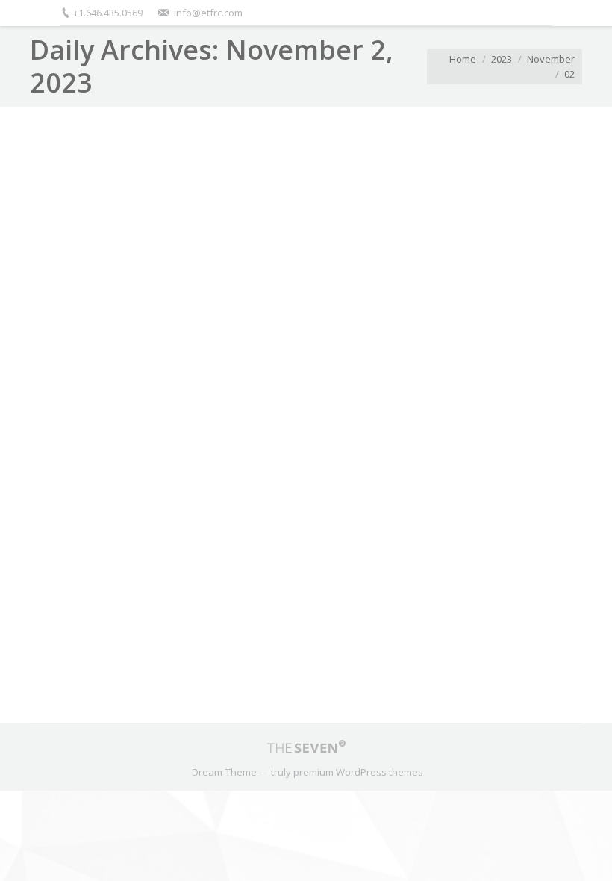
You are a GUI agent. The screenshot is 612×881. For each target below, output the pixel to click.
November (551, 59)
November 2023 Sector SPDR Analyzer (172, 594)
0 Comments (170, 663)
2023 (501, 59)
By (316, 663)
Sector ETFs (236, 663)
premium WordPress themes (358, 772)
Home (462, 59)
